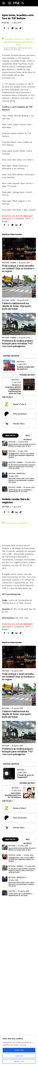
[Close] (36, 1037)
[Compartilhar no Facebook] (4, 28)
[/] (4, 3)
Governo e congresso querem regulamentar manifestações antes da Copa (13, 389)
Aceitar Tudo (19, 1050)
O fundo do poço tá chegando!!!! (25, 776)
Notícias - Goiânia (9, 263)
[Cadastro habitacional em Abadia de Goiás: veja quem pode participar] (19, 286)
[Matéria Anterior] (9, 365)
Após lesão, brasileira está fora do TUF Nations (13, 795)
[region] (19, 1050)
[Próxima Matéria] (29, 384)
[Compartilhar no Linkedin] (16, 28)
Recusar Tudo (19, 1061)
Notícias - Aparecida (16, 473)
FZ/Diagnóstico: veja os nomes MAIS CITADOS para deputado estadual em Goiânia (21, 455)
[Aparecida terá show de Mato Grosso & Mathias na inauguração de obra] (4, 443)
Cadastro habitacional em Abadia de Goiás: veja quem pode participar (16, 306)
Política (15, 380)
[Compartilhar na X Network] (8, 28)
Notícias (5, 23)
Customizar (19, 1056)
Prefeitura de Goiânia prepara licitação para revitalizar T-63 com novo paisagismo (17, 343)
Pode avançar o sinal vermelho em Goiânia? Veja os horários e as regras (18, 268)
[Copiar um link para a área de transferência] (20, 28)
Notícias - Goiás (8, 300)
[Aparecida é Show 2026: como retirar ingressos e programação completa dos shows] (4, 879)
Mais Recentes (28, 436)
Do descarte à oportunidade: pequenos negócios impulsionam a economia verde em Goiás (22, 467)
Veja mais (23, 1045)
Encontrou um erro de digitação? (17, 216)
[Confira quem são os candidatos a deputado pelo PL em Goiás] (4, 489)
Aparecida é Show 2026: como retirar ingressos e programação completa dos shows (21, 480)
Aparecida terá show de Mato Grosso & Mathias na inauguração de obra (22, 445)
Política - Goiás (14, 487)
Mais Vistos (10, 435)
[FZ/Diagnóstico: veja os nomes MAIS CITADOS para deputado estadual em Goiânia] (4, 856)
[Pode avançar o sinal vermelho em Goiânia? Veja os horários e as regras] (19, 249)
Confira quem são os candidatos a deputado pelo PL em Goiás (20, 491)
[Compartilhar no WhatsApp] (12, 28)
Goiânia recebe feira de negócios (25, 368)
